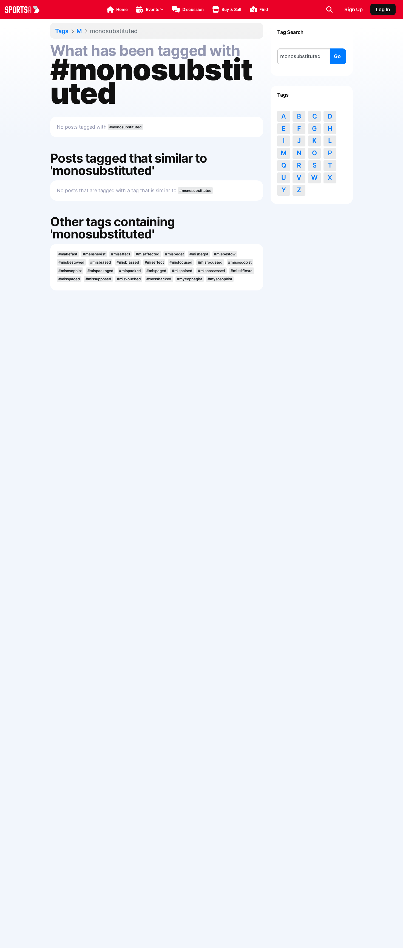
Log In (383, 9)
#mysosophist (220, 279)
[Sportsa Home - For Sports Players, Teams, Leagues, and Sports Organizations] (25, 9)
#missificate (241, 271)
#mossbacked (159, 279)
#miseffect (154, 262)
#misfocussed (210, 262)
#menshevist (94, 254)
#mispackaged (100, 271)
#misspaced (69, 279)
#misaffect (120, 254)
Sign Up (353, 9)
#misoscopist (240, 262)
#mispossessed (211, 271)
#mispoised (182, 271)
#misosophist (70, 271)
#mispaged (156, 271)
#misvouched (129, 279)
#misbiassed (128, 262)
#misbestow (224, 254)
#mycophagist (189, 279)
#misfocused (180, 262)
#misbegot (198, 254)
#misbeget (174, 254)
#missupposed (98, 279)
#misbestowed (71, 262)
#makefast (67, 254)
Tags (62, 30)
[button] (117, 9)
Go (337, 56)
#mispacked (130, 271)
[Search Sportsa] (329, 9)
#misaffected (148, 254)
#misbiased (100, 262)
